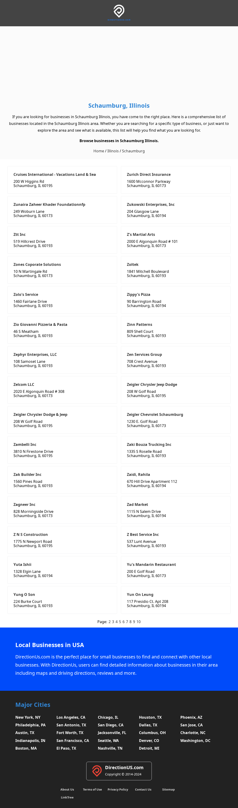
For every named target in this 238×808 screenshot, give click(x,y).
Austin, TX (24, 732)
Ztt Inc (19, 234)
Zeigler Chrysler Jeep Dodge (152, 384)
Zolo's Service (25, 294)
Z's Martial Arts (141, 234)
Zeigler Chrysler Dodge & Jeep (40, 414)
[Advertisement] (119, 65)
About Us (67, 789)
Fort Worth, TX (69, 732)
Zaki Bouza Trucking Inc (149, 444)
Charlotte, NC (192, 732)
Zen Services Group (144, 354)
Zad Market (137, 504)
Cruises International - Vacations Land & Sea (54, 174)
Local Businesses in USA (49, 644)
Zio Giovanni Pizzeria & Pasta (40, 324)
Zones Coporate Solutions (37, 264)
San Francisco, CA (72, 740)
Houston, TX (150, 717)
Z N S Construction (30, 534)
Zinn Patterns (139, 324)
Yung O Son (24, 594)
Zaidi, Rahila (138, 474)
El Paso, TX (66, 748)
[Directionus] (119, 20)
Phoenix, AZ (191, 717)
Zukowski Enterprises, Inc (151, 204)
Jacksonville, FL (112, 732)
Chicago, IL (108, 717)
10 (138, 621)
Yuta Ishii (22, 564)
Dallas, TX (148, 725)
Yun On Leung (140, 594)
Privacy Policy (118, 789)
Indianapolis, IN (30, 740)
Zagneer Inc (24, 504)
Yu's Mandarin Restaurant (151, 564)
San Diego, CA (110, 725)
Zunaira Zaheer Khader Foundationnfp (49, 204)
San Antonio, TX (71, 725)
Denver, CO (149, 740)
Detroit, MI (149, 748)
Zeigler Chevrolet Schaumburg (155, 414)
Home (98, 151)
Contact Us (143, 789)
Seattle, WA (108, 740)
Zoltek (133, 264)
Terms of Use (92, 789)
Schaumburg (133, 151)
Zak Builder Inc (27, 474)
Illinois (113, 151)
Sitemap (168, 789)
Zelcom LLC (23, 384)
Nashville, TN (110, 748)
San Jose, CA (191, 725)
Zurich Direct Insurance (149, 174)
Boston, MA (26, 748)
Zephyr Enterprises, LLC (35, 354)
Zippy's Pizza (138, 294)
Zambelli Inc (24, 444)
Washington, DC (195, 740)
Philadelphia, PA (30, 725)
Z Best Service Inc (143, 534)
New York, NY (27, 717)
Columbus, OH (152, 732)
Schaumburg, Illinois (119, 105)
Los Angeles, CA (70, 717)
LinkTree (67, 797)
